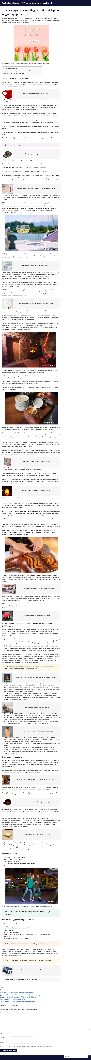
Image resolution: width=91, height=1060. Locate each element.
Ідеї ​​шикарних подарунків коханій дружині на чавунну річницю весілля (21, 996)
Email (2, 1037)
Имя (1, 1033)
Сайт (1, 1042)
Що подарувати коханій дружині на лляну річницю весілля (18, 1001)
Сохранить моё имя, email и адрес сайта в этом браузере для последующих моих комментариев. (27, 1046)
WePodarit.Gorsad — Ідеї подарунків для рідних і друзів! (27, 3)
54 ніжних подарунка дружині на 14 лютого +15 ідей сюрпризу (18, 997)
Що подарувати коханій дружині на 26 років (13, 999)
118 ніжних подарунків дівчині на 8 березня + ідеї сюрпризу (18, 992)
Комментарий (4, 1013)
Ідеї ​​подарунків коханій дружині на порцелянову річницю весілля (20, 994)
